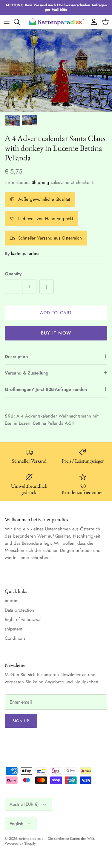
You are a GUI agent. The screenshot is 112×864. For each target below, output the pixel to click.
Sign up (21, 721)
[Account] (92, 21)
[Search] (19, 21)
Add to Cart (56, 312)
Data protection (19, 610)
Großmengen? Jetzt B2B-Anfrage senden (46, 389)
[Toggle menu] (6, 21)
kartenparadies (25, 253)
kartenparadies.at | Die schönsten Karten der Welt (56, 838)
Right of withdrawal (23, 619)
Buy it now (56, 333)
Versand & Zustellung (26, 373)
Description (16, 356)
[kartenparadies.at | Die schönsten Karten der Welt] (56, 21)
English (16, 823)
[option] (56, 70)
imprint (12, 600)
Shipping (40, 182)
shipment (13, 629)
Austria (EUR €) (24, 804)
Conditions (15, 638)
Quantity (13, 274)
